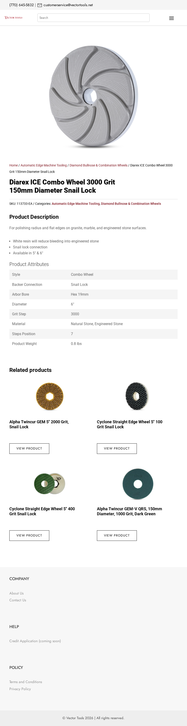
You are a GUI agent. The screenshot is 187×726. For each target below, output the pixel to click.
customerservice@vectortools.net (67, 5)
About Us (16, 593)
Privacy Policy (20, 689)
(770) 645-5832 (21, 5)
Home (13, 165)
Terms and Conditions (25, 681)
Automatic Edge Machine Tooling (44, 165)
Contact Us (17, 600)
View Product (29, 448)
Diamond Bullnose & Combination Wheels (98, 165)
